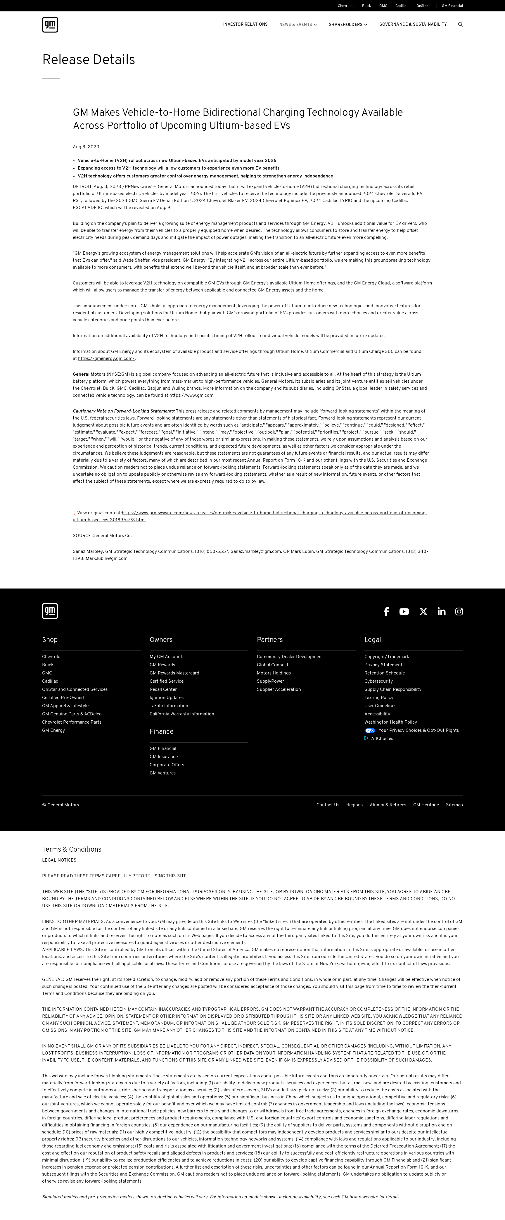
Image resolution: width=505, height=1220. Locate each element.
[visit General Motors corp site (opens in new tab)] (50, 25)
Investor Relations (245, 25)
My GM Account (166, 657)
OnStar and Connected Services (75, 689)
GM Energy (53, 730)
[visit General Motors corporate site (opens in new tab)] (50, 612)
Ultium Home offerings (312, 283)
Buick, (109, 388)
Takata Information (169, 706)
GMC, (122, 388)
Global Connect (272, 665)
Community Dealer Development (290, 657)
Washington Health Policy (390, 722)
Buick (366, 6)
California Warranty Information (182, 714)
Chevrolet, (91, 388)
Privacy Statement (383, 665)
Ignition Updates (167, 698)
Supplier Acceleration (279, 689)
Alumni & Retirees (388, 805)
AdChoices (382, 738)
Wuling (179, 388)
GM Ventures (163, 773)
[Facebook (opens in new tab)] (386, 611)
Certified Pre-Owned (63, 698)
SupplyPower (270, 681)
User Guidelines (380, 706)
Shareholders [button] (346, 25)
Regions (354, 805)
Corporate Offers (167, 765)
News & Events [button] (295, 25)
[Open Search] (460, 24)
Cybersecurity (378, 681)
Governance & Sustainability (413, 25)
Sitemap (454, 805)
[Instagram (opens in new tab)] (459, 611)
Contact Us (328, 805)
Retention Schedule (384, 673)
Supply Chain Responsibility (392, 689)
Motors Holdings (274, 673)
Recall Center (163, 689)
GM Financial (452, 6)
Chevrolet (346, 6)
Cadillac (401, 6)
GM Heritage (426, 805)
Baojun (154, 388)
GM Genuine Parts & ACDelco (72, 714)
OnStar (422, 6)
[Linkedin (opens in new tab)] (441, 611)
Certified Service (167, 681)
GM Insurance (164, 757)
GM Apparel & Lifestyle (65, 706)
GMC (383, 6)
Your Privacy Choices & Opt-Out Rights (418, 730)
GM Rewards (162, 665)
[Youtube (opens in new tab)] (404, 611)
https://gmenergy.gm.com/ (106, 358)
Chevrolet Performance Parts (71, 722)
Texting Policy (378, 698)
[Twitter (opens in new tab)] (423, 611)
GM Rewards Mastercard (174, 673)
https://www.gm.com (191, 395)
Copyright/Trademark (386, 657)
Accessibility (377, 714)
